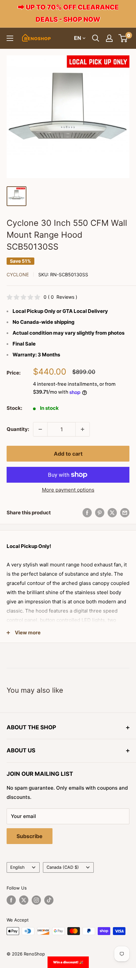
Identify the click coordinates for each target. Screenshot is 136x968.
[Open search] (95, 38)
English (17, 867)
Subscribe (30, 836)
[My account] (109, 38)
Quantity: (18, 429)
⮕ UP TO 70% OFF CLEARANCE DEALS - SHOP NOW (68, 13)
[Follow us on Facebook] (11, 900)
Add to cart (68, 453)
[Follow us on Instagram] (36, 900)
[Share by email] (124, 512)
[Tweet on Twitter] (112, 512)
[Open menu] (10, 38)
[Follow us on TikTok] (48, 900)
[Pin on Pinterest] (99, 512)
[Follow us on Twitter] (23, 900)
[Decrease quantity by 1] (40, 429)
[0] (123, 38)
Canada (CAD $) (63, 867)
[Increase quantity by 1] (82, 429)
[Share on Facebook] (87, 512)
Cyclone (18, 274)
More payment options (68, 490)
